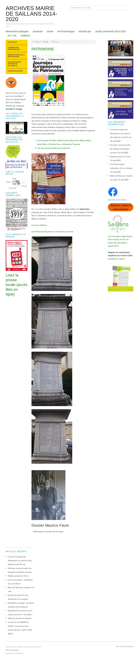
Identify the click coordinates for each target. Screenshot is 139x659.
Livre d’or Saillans (39, 225)
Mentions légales (12, 650)
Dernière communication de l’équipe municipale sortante (120, 149)
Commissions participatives (14, 48)
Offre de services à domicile (19, 618)
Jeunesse (38, 31)
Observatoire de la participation (16, 56)
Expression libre (15, 71)
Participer (12, 42)
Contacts (25, 35)
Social (50, 31)
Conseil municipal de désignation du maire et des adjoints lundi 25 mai (120, 133)
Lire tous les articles (124, 646)
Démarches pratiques (17, 31)
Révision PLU (85, 31)
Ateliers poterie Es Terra (120, 156)
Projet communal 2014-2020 (110, 31)
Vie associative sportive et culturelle (14, 64)
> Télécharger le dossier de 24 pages (47, 531)
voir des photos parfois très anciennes (53, 148)
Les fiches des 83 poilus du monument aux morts (52, 231)
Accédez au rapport (116, 258)
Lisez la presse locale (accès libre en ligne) (16, 284)
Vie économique (66, 31)
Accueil (45, 41)
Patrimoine (42, 49)
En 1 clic (12, 35)
